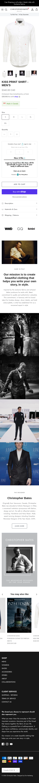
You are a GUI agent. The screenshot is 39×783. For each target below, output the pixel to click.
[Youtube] (11, 744)
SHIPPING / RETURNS (9, 695)
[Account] (31, 9)
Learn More (19, 526)
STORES (4, 675)
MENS (4, 661)
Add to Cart (19, 184)
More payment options (19, 197)
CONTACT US (6, 702)
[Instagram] (7, 744)
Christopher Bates (11, 776)
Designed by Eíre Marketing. (25, 776)
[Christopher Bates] (19, 9)
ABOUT (4, 678)
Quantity (5, 130)
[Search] (7, 9)
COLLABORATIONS (8, 682)
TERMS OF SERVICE (9, 698)
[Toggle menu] (2, 9)
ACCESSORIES (7, 672)
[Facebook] (3, 744)
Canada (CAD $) (9, 770)
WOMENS (5, 665)
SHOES (4, 668)
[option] (19, 42)
